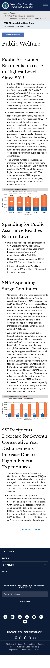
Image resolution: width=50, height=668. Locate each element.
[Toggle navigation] (45, 5)
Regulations (13, 649)
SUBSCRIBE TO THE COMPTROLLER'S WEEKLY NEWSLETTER (24, 586)
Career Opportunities (25, 644)
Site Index (10, 644)
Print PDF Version (13, 34)
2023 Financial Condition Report (18, 18)
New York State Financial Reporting (19, 15)
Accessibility (26, 649)
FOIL (37, 649)
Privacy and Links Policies (26, 646)
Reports (13, 13)
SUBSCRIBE (25, 601)
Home (4, 13)
